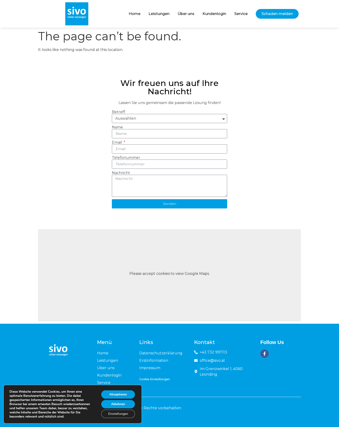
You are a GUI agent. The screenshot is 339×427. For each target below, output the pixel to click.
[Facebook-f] (264, 354)
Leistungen (159, 14)
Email (117, 142)
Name (117, 127)
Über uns (186, 14)
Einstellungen (118, 414)
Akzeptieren (118, 394)
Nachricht (121, 173)
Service (241, 14)
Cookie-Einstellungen (154, 379)
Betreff (118, 112)
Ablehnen (118, 404)
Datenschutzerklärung (160, 353)
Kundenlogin (214, 14)
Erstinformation (153, 360)
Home (134, 14)
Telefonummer (126, 158)
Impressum (149, 368)
